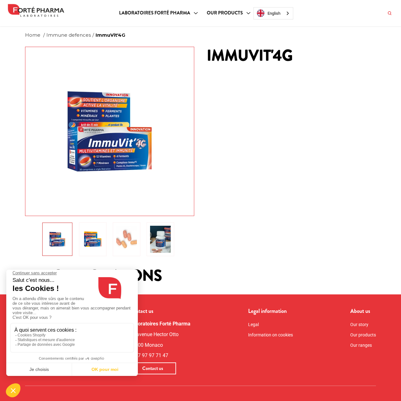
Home (32, 35)
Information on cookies (270, 334)
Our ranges (361, 345)
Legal (253, 324)
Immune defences (68, 35)
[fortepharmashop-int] (36, 11)
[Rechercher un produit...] (390, 13)
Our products (225, 12)
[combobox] (273, 13)
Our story (359, 324)
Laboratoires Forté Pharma (154, 12)
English (274, 13)
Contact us (152, 368)
